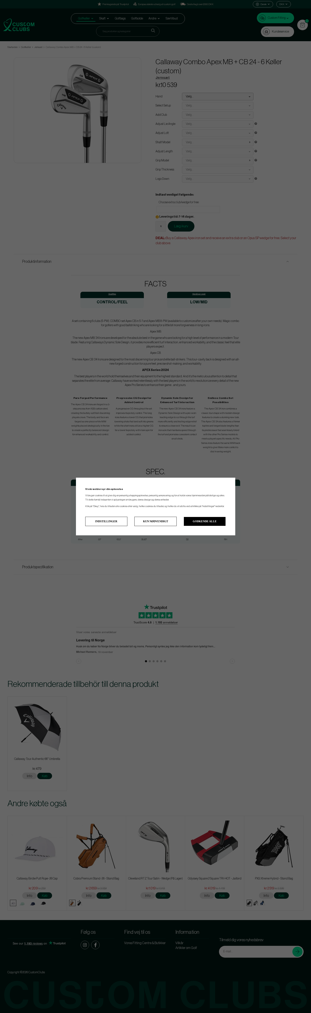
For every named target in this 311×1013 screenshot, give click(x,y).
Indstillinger (106, 521)
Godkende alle (205, 521)
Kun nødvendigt (155, 521)
